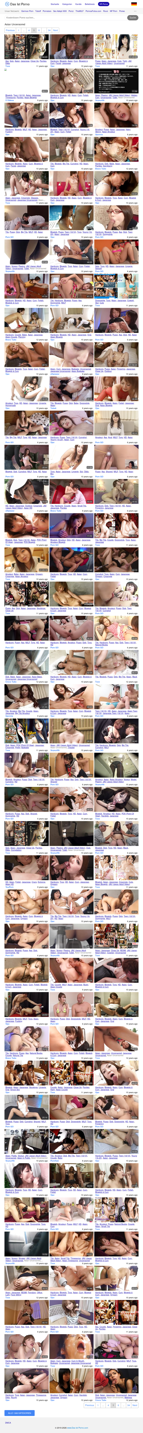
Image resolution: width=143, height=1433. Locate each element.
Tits (52, 163)
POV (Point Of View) (25, 745)
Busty (85, 984)
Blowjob (63, 61)
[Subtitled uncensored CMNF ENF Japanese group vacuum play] (26, 867)
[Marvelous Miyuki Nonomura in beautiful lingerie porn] (116, 252)
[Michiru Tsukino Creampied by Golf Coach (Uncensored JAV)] (26, 491)
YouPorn (9, 887)
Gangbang (107, 165)
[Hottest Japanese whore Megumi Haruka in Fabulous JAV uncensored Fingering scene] (71, 902)
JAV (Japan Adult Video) (119, 95)
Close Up (35, 61)
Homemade (10, 405)
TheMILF (80, 11)
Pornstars (47, 11)
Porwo (122, 11)
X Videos (9, 100)
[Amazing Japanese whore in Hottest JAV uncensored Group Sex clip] (26, 1073)
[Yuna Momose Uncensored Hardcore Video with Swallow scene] (116, 1004)
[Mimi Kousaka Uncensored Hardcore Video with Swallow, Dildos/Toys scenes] (71, 1278)
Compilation (16, 850)
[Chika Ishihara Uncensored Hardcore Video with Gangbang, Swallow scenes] (71, 46)
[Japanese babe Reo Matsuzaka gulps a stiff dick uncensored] (26, 662)
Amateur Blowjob (57, 542)
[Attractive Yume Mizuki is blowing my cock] (26, 1107)
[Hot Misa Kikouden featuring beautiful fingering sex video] (71, 1312)
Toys (115, 197)
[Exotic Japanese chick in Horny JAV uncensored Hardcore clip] (116, 1141)
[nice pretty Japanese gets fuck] (26, 696)
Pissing (104, 95)
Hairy (128, 129)
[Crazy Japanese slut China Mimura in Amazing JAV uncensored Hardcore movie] (71, 867)
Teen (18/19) (19, 95)
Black (134, 676)
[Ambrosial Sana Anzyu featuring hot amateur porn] (26, 765)
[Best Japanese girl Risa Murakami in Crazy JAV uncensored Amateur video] (26, 388)
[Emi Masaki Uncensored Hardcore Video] (116, 970)
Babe (111, 163)
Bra (51, 473)
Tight (125, 61)
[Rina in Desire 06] (26, 46)
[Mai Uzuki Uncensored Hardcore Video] (71, 320)
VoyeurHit (99, 100)
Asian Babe (37, 676)
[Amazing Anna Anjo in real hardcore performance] (71, 286)
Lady (7, 1294)
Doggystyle (108, 234)
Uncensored (119, 63)
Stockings (41, 608)
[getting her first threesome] (71, 1244)
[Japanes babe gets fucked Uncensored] (26, 320)
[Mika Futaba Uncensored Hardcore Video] (26, 1175)
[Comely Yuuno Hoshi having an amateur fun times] (116, 594)
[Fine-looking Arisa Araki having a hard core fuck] (116, 320)
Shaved (109, 471)
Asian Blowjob (30, 97)
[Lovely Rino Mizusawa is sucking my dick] (116, 217)
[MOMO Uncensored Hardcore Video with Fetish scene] (116, 388)
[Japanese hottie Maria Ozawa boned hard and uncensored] (116, 662)
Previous (10, 30)
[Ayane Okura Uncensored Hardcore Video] (71, 799)
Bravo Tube (100, 168)
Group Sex (15, 1089)
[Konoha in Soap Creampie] (116, 867)
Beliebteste (90, 4)
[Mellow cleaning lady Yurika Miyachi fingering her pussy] (116, 1107)
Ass (7, 61)
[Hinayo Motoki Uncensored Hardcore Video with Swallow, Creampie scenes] (26, 902)
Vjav (52, 66)
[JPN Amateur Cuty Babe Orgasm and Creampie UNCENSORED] (26, 559)
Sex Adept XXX (60, 11)
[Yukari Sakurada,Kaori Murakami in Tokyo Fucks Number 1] (116, 1312)
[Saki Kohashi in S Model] (116, 1209)
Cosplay (110, 952)
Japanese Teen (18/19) (113, 713)
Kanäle (78, 4)
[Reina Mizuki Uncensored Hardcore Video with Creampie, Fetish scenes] (26, 970)
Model (133, 779)
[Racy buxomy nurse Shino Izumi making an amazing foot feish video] (26, 217)
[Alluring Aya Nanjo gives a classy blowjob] (116, 1346)
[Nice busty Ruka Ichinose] (26, 423)
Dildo (7, 63)
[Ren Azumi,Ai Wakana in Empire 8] (116, 936)
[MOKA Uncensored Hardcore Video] (71, 559)
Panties (43, 61)
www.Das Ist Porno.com (77, 1427)
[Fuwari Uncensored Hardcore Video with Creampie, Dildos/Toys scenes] (71, 696)
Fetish (85, 95)
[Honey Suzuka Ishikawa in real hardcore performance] (116, 628)
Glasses (34, 197)
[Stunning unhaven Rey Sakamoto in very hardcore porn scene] (71, 1107)
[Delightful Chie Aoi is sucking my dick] (26, 936)
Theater (71, 747)
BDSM (123, 950)
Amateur (99, 129)
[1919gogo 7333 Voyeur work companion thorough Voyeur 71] (26, 1141)
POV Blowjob (29, 542)
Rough (14, 1397)
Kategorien (67, 4)
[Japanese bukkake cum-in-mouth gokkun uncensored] (71, 1346)
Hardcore (54, 61)
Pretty (17, 747)
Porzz (71, 11)
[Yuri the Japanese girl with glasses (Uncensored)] (26, 183)
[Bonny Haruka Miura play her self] (116, 696)
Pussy (97, 61)
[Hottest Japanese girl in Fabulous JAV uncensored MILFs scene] (26, 1004)
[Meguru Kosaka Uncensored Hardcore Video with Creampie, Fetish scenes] (71, 1038)
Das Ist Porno (19, 4)
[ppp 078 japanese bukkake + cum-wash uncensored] (71, 354)
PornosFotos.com (93, 11)
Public (14, 1155)
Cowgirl (130, 300)
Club (88, 847)
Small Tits (82, 505)
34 (49, 30)
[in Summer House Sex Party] (116, 354)
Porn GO (9, 237)
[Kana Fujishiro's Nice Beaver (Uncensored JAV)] (71, 388)
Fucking (8, 131)
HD (69, 95)
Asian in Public (23, 1158)
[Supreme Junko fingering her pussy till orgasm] (71, 628)
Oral (89, 334)
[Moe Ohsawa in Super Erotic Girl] (116, 286)
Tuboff (38, 11)
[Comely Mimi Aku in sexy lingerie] (26, 799)
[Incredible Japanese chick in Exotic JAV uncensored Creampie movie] (116, 183)
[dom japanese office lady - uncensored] (26, 1278)
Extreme (41, 882)
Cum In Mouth (78, 1360)
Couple (18, 334)
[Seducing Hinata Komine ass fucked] (116, 423)
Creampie (25, 197)
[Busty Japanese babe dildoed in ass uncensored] (26, 1038)
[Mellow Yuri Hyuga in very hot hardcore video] (116, 491)
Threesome (10, 97)
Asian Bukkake (78, 371)
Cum (76, 61)
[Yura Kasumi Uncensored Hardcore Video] (26, 286)
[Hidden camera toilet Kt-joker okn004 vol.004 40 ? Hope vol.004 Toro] (116, 81)
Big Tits (66, 163)
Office (39, 1292)
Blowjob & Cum (57, 97)
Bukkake (75, 368)
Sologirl (98, 268)
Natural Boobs (101, 644)
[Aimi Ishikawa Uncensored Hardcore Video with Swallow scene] (116, 1073)
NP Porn (113, 11)
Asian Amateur (108, 131)
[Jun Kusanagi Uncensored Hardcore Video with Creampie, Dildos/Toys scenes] (71, 594)
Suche (133, 17)
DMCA (8, 1422)
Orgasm (39, 574)
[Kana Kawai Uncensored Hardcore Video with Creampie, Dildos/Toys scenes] (71, 252)
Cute (119, 61)
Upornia (99, 134)
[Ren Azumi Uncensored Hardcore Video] (71, 662)
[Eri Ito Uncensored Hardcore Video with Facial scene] (26, 149)
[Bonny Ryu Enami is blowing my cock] (116, 833)
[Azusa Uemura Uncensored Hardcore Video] (71, 81)
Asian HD (28, 508)
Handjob (105, 815)
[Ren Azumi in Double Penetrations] (26, 594)
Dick (106, 163)
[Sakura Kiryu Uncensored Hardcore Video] (71, 1175)
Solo (12, 61)
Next (55, 30)
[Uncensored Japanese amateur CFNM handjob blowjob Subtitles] (116, 799)
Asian (17, 61)
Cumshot (75, 129)
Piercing (21, 337)
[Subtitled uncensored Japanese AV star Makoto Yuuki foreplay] (71, 491)
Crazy (34, 882)
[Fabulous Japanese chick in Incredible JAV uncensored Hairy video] (71, 217)
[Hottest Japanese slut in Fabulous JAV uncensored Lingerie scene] (71, 457)
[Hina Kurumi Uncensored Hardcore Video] (116, 1175)
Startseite (55, 4)
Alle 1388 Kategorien (19, 1413)
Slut (97, 302)
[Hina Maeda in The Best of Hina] (116, 46)
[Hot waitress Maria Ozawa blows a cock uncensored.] (116, 1380)
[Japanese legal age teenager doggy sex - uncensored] (116, 1038)
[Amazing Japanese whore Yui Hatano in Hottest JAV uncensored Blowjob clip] (71, 149)
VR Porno (103, 4)
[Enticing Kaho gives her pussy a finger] (26, 1312)
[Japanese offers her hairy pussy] (116, 115)
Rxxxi (105, 11)
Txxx (7, 66)
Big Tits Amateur (22, 713)
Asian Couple (11, 337)
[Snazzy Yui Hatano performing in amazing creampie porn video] (71, 1004)
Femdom (32, 1292)
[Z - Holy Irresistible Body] (116, 525)
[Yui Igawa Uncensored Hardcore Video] (26, 1346)
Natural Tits (18, 1055)
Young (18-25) (56, 439)
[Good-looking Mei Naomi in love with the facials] (26, 457)
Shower (22, 1258)
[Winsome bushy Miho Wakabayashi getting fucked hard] (26, 628)
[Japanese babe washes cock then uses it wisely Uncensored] (116, 149)
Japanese (25, 61)
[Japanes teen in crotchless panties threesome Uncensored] (26, 81)
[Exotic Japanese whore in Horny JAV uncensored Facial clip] (71, 423)
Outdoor (108, 371)
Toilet (114, 97)
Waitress (128, 1397)
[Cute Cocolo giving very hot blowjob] (71, 525)
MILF (25, 129)
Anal (110, 437)
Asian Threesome (70, 1260)
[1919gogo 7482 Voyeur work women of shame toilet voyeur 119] (26, 252)
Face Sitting (16, 1294)
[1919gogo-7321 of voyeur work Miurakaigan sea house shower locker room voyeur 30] (26, 1244)
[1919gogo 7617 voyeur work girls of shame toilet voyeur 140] (71, 936)
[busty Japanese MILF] (71, 970)
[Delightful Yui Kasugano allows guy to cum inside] (71, 765)
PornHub (54, 1161)
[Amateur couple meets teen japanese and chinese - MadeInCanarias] (71, 1141)
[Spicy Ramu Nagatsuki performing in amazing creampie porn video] (26, 1209)
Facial (58, 63)
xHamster (54, 374)
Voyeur (14, 266)
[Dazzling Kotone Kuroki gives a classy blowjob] (71, 1209)
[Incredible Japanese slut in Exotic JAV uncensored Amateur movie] (71, 1380)
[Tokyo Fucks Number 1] (71, 1073)
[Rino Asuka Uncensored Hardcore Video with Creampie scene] (116, 1278)
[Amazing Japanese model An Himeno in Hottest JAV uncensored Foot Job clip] (71, 115)
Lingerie (128, 266)
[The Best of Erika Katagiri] (26, 731)
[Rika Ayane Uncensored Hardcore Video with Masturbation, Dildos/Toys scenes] (26, 354)
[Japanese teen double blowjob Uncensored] (26, 525)
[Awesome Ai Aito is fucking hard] (116, 902)
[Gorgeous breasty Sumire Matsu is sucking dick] (116, 731)
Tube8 (53, 408)
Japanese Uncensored (27, 200)
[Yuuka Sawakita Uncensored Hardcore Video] (116, 1244)
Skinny (98, 131)
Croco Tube (10, 682)
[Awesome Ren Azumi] (116, 457)
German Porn (27, 11)
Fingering (121, 368)
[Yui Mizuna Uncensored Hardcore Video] (71, 183)
